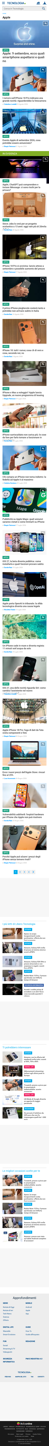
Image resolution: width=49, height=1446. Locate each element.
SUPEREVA (29, 1431)
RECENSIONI (29, 1109)
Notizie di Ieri (8, 1310)
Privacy (28, 1434)
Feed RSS (8, 1377)
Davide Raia (8, 230)
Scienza (6, 1317)
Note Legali (19, 1434)
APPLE (6, 50)
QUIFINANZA (40, 1429)
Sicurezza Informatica (9, 1360)
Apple (28, 1310)
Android (29, 1307)
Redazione (30, 1341)
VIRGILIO (12, 1426)
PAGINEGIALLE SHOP (32, 1426)
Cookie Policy (37, 1434)
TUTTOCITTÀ (20, 1429)
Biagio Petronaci (9, 146)
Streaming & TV (9, 1349)
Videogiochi (7, 1352)
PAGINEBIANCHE (10, 1429)
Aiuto (32, 1436)
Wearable (6, 1331)
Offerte (6, 1320)
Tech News (7, 1314)
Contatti (41, 1377)
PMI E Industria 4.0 (34, 1359)
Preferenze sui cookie (22, 1436)
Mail (38, 7)
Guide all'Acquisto (32, 1334)
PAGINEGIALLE (20, 1426)
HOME (4, 13)
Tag (32, 1377)
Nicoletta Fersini (9, 610)
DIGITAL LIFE (29, 1067)
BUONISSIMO (20, 1431)
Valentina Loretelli (10, 104)
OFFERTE (28, 929)
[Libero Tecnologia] (24, 1372)
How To (29, 1331)
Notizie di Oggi (8, 1307)
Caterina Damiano (10, 483)
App (27, 1314)
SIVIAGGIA (32, 1429)
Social (5, 1345)
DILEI (26, 1429)
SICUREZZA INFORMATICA (34, 985)
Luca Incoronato (9, 778)
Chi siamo (11, 1434)
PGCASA (43, 1426)
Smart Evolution (9, 1334)
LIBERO (5, 1426)
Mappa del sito (20, 1377)
